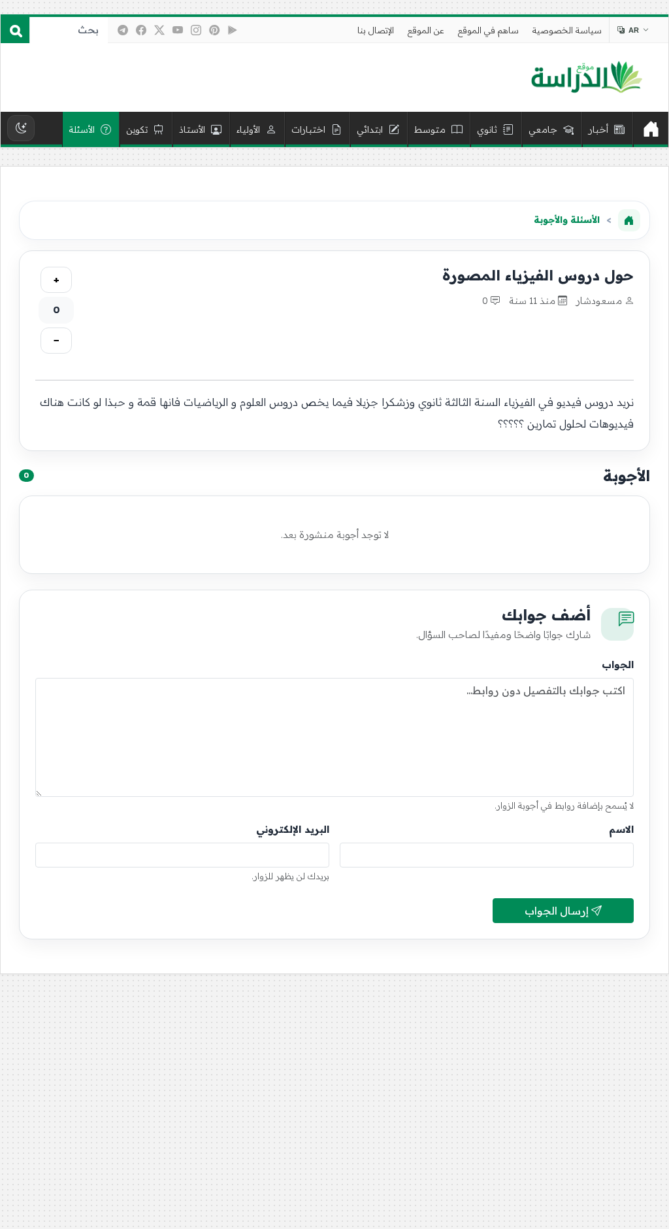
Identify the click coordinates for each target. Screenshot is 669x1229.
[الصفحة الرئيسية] (629, 220)
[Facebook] (141, 30)
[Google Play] (232, 30)
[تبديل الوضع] (21, 128)
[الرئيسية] (650, 129)
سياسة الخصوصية (567, 30)
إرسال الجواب (558, 910)
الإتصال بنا (375, 30)
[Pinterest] (214, 30)
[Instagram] (196, 30)
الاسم (621, 829)
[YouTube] (178, 30)
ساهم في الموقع (488, 30)
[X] (159, 30)
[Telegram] (123, 30)
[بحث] (15, 30)
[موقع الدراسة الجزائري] (586, 77)
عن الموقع (426, 30)
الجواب (618, 664)
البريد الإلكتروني (292, 829)
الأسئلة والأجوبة (567, 220)
